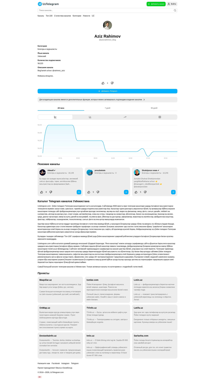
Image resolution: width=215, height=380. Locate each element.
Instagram (65, 363)
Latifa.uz (138, 308)
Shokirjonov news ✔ (150, 170)
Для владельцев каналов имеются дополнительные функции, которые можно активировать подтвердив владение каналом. (91, 100)
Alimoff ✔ (51, 170)
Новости (86, 16)
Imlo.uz (90, 335)
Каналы (41, 16)
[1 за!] (103, 83)
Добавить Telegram (109, 91)
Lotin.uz (138, 280)
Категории (77, 16)
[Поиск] (175, 10)
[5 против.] (145, 192)
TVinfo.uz (92, 308)
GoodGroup (67, 368)
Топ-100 (49, 16)
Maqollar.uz (45, 280)
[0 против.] (112, 83)
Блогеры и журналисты (47, 49)
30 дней (154, 108)
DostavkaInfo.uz (48, 335)
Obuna (58, 368)
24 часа (61, 108)
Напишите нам (44, 363)
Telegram (74, 363)
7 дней (107, 108)
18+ (40, 377)
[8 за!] (41, 192)
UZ (93, 16)
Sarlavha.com (141, 335)
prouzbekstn (100, 170)
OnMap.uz (44, 308)
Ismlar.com (92, 280)
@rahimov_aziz (58, 71)
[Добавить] (79, 192)
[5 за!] (89, 192)
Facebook (56, 363)
